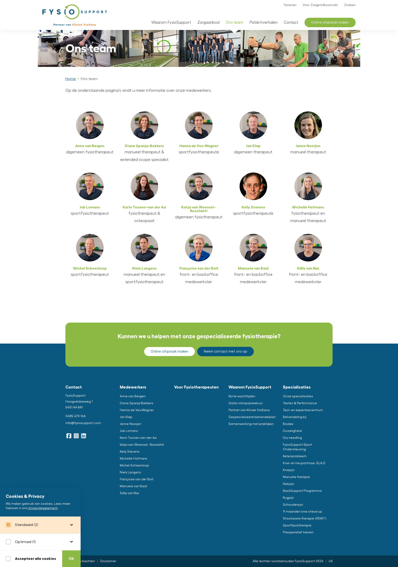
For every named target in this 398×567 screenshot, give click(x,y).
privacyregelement (42, 508)
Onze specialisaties (298, 396)
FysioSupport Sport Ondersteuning (297, 447)
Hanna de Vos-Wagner (198, 146)
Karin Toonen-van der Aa (144, 207)
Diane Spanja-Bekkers (144, 146)
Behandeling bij (294, 417)
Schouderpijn (293, 504)
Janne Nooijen (308, 146)
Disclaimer (108, 561)
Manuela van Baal (253, 268)
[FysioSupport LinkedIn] (83, 435)
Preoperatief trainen (298, 532)
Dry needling (292, 437)
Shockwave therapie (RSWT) (304, 518)
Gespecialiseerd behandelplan (252, 417)
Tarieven (289, 5)
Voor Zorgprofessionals (320, 5)
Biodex (288, 424)
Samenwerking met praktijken (251, 424)
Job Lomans (90, 207)
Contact (291, 22)
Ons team (234, 22)
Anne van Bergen (89, 146)
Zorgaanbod (208, 22)
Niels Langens (144, 268)
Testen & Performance (300, 403)
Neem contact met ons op (225, 351)
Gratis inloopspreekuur (245, 403)
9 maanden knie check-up (302, 511)
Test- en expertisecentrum (303, 410)
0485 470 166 (75, 416)
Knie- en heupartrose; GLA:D (304, 463)
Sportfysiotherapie (297, 525)
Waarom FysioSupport (171, 22)
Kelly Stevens (253, 207)
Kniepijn (289, 470)
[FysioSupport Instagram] (76, 435)
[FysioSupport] (74, 15)
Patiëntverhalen (263, 22)
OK (71, 559)
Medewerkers (133, 387)
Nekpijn (288, 484)
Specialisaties (297, 387)
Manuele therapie (296, 477)
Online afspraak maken (330, 22)
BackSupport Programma (302, 491)
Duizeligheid (292, 431)
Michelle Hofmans (308, 207)
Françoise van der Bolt (198, 268)
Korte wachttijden (241, 396)
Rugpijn (288, 497)
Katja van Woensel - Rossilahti (198, 209)
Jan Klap (253, 146)
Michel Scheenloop (90, 268)
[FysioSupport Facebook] (68, 435)
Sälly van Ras (308, 268)
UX (331, 561)
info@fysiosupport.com (83, 423)
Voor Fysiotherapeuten (196, 387)
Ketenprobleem (295, 456)
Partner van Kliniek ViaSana (249, 410)
